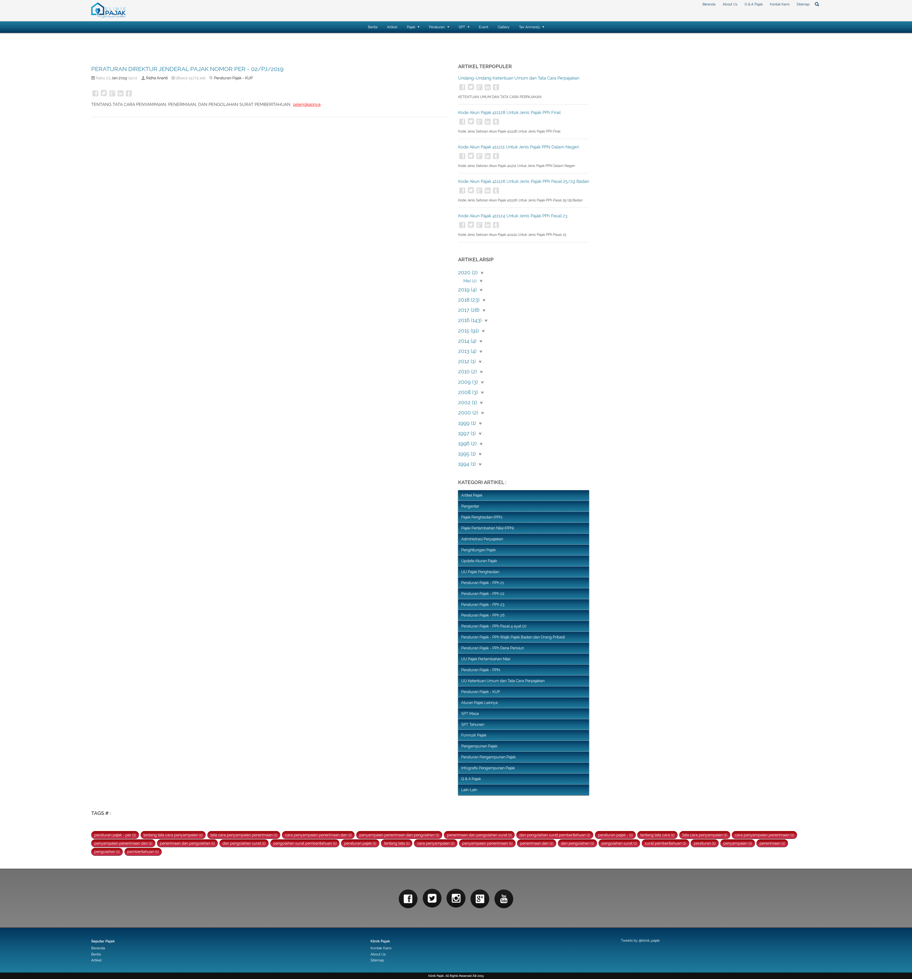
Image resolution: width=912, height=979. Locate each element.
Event (483, 27)
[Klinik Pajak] (108, 17)
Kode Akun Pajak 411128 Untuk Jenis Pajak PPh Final (509, 112)
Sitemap (803, 4)
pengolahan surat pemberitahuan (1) (305, 843)
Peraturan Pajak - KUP (233, 78)
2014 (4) (467, 341)
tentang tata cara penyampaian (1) (173, 835)
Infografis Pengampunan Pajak (488, 768)
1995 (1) (467, 454)
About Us (730, 4)
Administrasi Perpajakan (482, 539)
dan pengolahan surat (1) (244, 843)
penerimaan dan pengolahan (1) (187, 843)
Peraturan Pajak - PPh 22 (482, 593)
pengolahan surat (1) (619, 843)
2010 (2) (467, 372)
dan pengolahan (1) (577, 843)
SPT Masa (470, 713)
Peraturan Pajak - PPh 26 (483, 615)
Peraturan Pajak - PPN (480, 670)
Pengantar (470, 506)
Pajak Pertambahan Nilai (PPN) (487, 528)
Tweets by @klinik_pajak (640, 940)
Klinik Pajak (380, 941)
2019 (123, 78)
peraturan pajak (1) (360, 843)
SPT (462, 27)
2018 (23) (469, 300)
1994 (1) (467, 464)
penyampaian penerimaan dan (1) (123, 843)
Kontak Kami (779, 4)
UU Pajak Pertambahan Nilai (485, 659)
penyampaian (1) (737, 843)
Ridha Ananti (157, 78)
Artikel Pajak (471, 495)
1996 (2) (467, 444)
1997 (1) (467, 433)
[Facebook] (408, 898)
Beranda (709, 4)
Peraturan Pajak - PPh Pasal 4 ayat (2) (493, 626)
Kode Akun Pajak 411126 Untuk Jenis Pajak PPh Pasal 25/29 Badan (523, 181)
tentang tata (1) (396, 843)
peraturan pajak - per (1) (115, 835)
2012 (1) (467, 361)
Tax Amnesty (529, 27)
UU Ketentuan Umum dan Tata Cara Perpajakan (503, 681)
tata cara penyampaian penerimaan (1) (243, 835)
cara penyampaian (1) (435, 843)
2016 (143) (470, 320)
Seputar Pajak (103, 941)
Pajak (411, 27)
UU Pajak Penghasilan (480, 572)
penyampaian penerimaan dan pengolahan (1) (399, 835)
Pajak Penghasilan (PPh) (481, 517)
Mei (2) (470, 280)
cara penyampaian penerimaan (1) (764, 835)
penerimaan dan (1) (536, 843)
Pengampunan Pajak (479, 746)
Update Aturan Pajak (479, 561)
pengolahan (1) (107, 851)
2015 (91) (468, 331)
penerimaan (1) (772, 843)
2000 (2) (468, 413)
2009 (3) (468, 382)
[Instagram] (455, 898)
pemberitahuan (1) (143, 851)
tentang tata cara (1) (657, 835)
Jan (114, 78)
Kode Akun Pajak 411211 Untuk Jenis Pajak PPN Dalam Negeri (518, 146)
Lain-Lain (469, 790)
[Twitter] (432, 898)
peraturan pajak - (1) (615, 835)
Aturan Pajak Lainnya (479, 702)
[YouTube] (503, 898)
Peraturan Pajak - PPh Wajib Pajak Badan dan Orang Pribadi (513, 637)
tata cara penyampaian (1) (704, 835)
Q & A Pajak (754, 4)
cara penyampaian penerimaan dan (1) (318, 835)
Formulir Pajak (473, 735)
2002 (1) (467, 402)
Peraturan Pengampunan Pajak (488, 757)
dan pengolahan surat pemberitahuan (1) (554, 835)
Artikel (392, 27)
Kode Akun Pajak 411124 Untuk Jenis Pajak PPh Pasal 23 (512, 215)
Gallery (503, 27)
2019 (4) (467, 290)
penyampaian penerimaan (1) (487, 843)
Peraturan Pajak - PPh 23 (482, 604)
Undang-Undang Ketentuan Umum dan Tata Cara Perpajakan (518, 78)
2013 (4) (467, 351)
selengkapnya (307, 104)
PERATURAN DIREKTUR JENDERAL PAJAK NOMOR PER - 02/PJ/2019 (187, 68)
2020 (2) (468, 273)
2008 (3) (468, 392)
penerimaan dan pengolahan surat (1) (479, 835)
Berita (372, 27)
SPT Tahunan (472, 724)
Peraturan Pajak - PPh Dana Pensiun (492, 648)
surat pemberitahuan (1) (665, 843)
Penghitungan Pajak (478, 550)
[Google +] (479, 898)
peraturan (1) (705, 843)
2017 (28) (469, 310)
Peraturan (437, 27)
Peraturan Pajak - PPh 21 (482, 582)
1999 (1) (467, 423)
